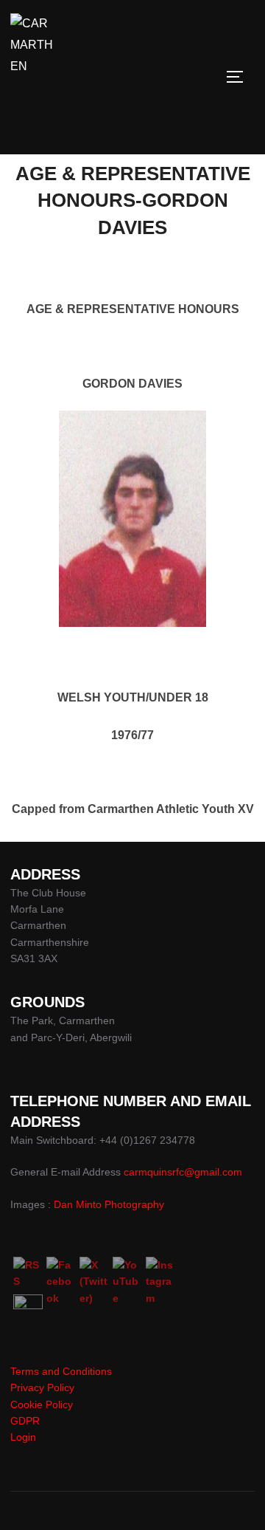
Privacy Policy (42, 1387)
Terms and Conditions (61, 1371)
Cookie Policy (41, 1404)
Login (23, 1437)
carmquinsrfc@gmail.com (183, 1172)
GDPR (25, 1421)
